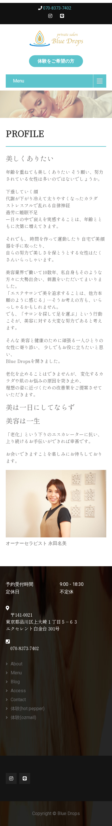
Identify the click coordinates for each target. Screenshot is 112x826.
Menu (18, 81)
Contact (18, 699)
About (16, 664)
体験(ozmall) (23, 717)
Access (18, 690)
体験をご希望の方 (56, 61)
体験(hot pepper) (28, 708)
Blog (15, 681)
